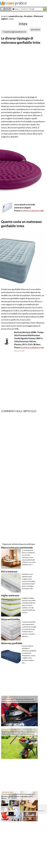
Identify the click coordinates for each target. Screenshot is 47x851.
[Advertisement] (23, 70)
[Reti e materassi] (11, 583)
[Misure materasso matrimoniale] (11, 559)
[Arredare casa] (19, 806)
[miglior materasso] (11, 606)
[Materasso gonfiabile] (11, 654)
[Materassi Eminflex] (11, 630)
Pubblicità (40, 811)
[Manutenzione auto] (19, 711)
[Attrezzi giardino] (19, 743)
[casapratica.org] (13, 3)
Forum (16, 9)
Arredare (28, 16)
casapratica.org (15, 16)
